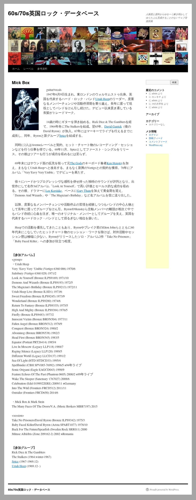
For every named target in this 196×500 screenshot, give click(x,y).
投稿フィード (156, 138)
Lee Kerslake (54, 191)
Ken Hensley (114, 163)
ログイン (153, 134)
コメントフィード (158, 141)
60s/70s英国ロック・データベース (53, 13)
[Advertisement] (157, 211)
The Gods (76, 163)
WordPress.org (156, 144)
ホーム (16, 68)
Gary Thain (84, 191)
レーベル (28, 68)
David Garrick (113, 126)
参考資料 (42, 68)
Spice (62, 135)
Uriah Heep (102, 99)
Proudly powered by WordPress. (164, 489)
